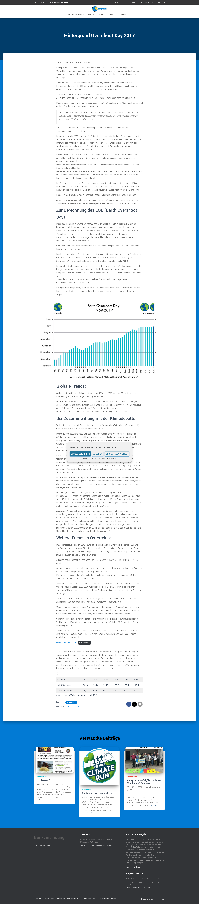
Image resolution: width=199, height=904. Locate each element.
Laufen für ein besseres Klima (98, 793)
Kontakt (109, 2)
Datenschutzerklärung (101, 458)
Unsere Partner (133, 867)
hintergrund (71, 706)
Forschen (123, 14)
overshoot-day (81, 706)
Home (35, 2)
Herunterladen (84, 643)
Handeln (112, 14)
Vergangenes (42, 2)
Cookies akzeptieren (80, 454)
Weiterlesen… (55, 800)
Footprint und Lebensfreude (66, 643)
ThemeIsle (161, 899)
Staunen (91, 14)
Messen (101, 14)
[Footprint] (99, 9)
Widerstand (43, 780)
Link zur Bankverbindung (42, 846)
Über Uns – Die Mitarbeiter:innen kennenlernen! (96, 846)
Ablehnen (97, 454)
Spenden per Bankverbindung (130, 2)
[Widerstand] (55, 760)
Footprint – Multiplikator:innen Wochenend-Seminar (144, 782)
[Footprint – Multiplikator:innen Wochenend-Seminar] (144, 760)
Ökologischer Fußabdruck (74, 14)
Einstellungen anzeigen (117, 454)
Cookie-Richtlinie (88, 458)
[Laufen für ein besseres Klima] (99, 766)
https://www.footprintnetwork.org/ (138, 887)
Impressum (112, 458)
